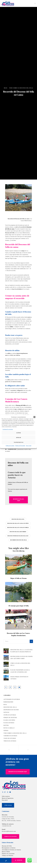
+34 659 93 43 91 (6, 826)
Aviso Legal (28, 445)
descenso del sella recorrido (18, 531)
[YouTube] (19, 687)
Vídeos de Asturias (10, 741)
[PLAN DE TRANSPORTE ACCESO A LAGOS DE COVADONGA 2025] (6, 671)
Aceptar (18, 432)
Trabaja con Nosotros (7, 855)
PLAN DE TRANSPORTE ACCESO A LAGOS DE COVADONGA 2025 (20, 671)
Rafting (6, 725)
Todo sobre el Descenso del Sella (21, 87)
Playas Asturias (9, 722)
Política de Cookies (10, 445)
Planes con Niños (9, 720)
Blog (5, 87)
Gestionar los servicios (8, 429)
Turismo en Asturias (10, 735)
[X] (5, 687)
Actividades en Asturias (12, 699)
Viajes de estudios (10, 738)
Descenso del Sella (10, 707)
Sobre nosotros (6, 796)
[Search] (31, 641)
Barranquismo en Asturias (8, 848)
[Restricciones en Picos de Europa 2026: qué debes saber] (6, 657)
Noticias (6, 712)
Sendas (6, 730)
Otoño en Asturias (10, 715)
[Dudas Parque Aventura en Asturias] (6, 677)
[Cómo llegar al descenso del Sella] (6, 664)
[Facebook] (10, 687)
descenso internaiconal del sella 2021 (17, 535)
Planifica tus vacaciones (8, 853)
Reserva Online (6, 851)
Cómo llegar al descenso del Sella (20, 664)
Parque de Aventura (10, 717)
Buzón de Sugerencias (7, 798)
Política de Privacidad (20, 445)
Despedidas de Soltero (11, 709)
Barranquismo (8, 702)
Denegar (18, 437)
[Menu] (34, 3)
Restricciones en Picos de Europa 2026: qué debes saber (21, 657)
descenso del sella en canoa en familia (18, 527)
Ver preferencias (18, 442)
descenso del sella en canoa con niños (18, 523)
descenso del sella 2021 (18, 519)
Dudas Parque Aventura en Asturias (19, 677)
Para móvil (5, 800)
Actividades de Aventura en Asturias (11, 849)
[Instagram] (14, 687)
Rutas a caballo (9, 728)
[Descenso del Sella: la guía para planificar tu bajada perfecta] (6, 650)
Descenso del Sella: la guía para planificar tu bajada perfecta (21, 650)
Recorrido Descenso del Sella (18, 540)
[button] (34, 417)
